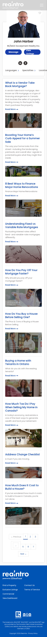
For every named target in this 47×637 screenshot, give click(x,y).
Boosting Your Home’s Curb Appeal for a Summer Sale (22, 138)
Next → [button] (23, 554)
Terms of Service (32, 589)
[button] (32, 52)
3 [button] (35, 536)
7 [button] (33, 546)
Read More (10, 109)
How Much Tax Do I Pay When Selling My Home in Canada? (21, 407)
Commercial (8, 594)
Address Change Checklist (22, 454)
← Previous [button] (16, 536)
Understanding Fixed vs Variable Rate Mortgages (21, 225)
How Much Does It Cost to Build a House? (22, 487)
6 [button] (28, 546)
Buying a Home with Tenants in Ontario (18, 362)
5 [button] (23, 546)
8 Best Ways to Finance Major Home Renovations (21, 185)
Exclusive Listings (10, 589)
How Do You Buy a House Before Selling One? (21, 315)
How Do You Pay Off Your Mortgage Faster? (21, 271)
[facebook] (25, 63)
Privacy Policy (32, 633)
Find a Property (9, 585)
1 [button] (25, 536)
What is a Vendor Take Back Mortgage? (20, 84)
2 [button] (30, 536)
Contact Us (29, 585)
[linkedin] (20, 63)
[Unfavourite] (39, 13)
